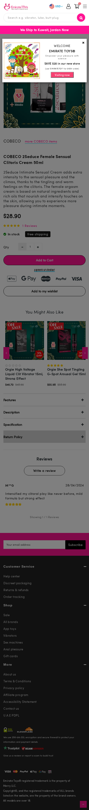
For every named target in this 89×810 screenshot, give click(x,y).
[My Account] (68, 6)
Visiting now (62, 75)
